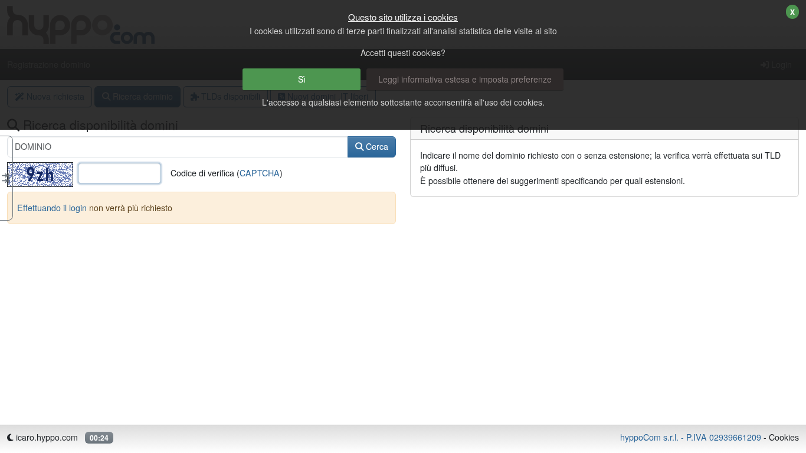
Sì (302, 79)
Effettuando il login (52, 208)
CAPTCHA (260, 173)
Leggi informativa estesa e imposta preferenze (465, 79)
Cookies (784, 437)
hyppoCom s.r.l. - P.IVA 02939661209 (690, 437)
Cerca (375, 146)
